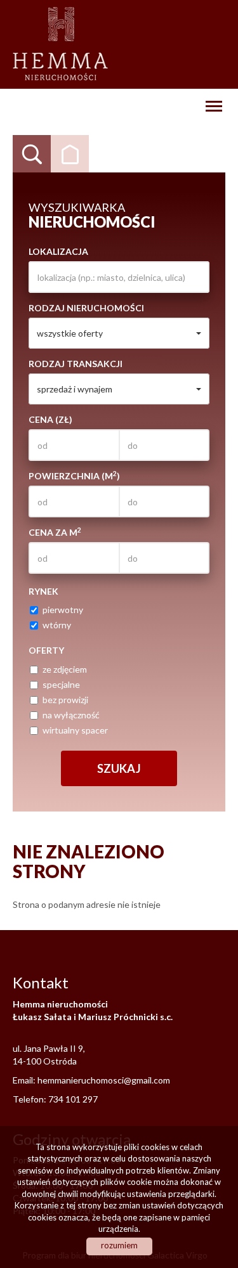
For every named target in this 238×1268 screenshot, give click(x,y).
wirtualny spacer (75, 730)
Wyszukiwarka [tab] (32, 154)
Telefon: (30, 1099)
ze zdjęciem (65, 669)
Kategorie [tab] (70, 154)
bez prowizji (65, 699)
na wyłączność (71, 714)
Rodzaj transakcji (75, 363)
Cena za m (55, 532)
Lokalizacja (58, 251)
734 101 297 (73, 1099)
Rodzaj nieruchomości (86, 307)
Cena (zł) (50, 419)
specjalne (61, 684)
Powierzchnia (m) (74, 475)
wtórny (57, 624)
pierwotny (63, 609)
